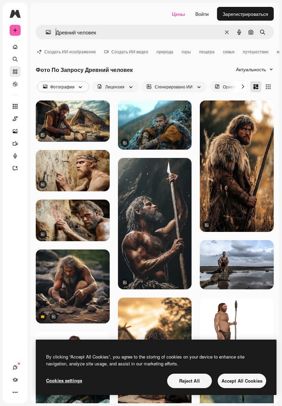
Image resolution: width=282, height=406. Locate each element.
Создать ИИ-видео (129, 51)
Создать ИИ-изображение (70, 51)
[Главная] (15, 46)
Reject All (189, 380)
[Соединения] (15, 367)
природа (164, 51)
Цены (178, 13)
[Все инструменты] (15, 106)
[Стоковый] (15, 71)
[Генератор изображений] (15, 131)
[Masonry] (255, 86)
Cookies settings (64, 380)
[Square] (268, 86)
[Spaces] (15, 118)
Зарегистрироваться (245, 13)
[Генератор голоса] (15, 155)
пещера (207, 51)
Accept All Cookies (241, 380)
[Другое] (15, 392)
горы (186, 51)
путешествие (256, 51)
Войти (202, 13)
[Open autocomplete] (45, 32)
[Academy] (15, 379)
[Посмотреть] (15, 83)
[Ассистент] (15, 168)
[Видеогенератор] (15, 143)
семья (229, 51)
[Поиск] (15, 59)
